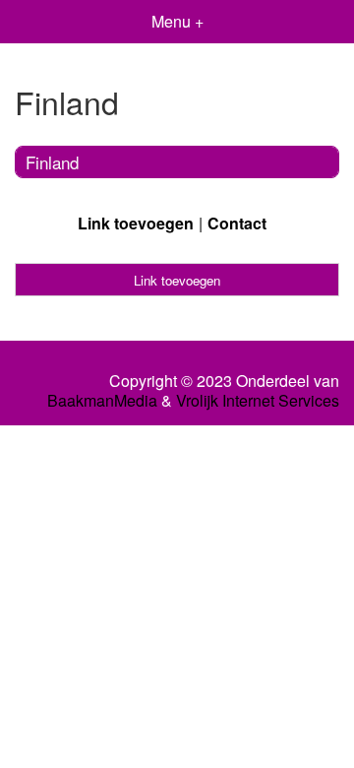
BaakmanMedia (102, 401)
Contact (236, 223)
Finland (52, 162)
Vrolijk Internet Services (257, 401)
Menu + (177, 21)
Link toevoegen (136, 223)
